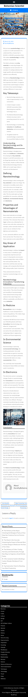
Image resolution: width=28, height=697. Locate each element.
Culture (3, 616)
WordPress (14, 694)
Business (3, 609)
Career (2, 611)
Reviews (3, 659)
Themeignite (16, 692)
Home (2, 635)
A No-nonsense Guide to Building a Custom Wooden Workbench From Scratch (13, 561)
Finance (3, 625)
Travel (2, 674)
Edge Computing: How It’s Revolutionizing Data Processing (20, 506)
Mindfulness (4, 650)
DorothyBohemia (9, 43)
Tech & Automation (6, 666)
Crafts (2, 613)
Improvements (5, 640)
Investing (3, 645)
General (3, 628)
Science (3, 662)
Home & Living (4, 637)
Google (6, 579)
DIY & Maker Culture (6, 623)
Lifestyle (3, 647)
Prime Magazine (6, 692)
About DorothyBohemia (20, 486)
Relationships (4, 657)
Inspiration (4, 642)
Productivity (4, 654)
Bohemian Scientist (14, 5)
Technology (4, 671)
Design (2, 618)
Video (2, 676)
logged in (11, 518)
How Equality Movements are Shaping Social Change (7, 506)
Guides (2, 630)
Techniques (4, 669)
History (3, 633)
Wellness (3, 678)
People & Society (5, 652)
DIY (2, 621)
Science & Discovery (6, 664)
